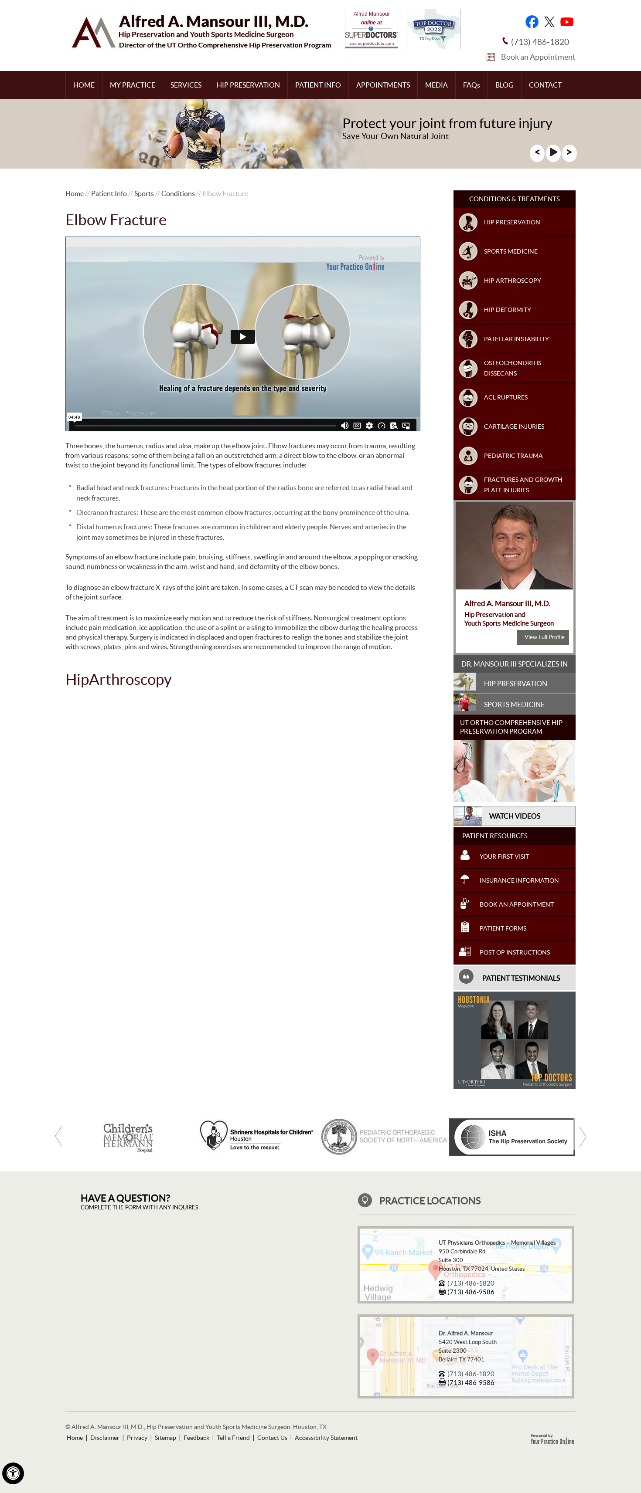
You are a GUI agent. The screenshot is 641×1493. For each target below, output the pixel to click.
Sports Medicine (511, 251)
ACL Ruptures (506, 397)
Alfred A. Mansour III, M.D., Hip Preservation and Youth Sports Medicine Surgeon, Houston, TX (199, 1426)
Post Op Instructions (515, 952)
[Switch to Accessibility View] (13, 1473)
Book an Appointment (538, 56)
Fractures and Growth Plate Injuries (523, 485)
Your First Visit (504, 856)
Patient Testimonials (521, 978)
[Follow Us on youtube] (566, 21)
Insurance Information (519, 880)
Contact (545, 85)
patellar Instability (516, 338)
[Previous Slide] (537, 155)
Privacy (137, 1437)
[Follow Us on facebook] (532, 21)
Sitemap (165, 1437)
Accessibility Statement (326, 1437)
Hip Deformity (507, 309)
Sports (144, 193)
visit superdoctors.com (371, 43)
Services (185, 85)
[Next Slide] (569, 155)
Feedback (196, 1437)
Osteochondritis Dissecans (512, 368)
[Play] (553, 155)
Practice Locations (430, 1200)
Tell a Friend (233, 1437)
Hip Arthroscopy (512, 280)
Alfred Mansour (372, 14)
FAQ (471, 85)
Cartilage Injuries (514, 426)
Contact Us (272, 1437)
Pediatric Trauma (513, 455)
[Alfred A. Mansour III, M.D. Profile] (514, 587)
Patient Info (318, 85)
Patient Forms (503, 928)
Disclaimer (104, 1437)
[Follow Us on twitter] (549, 21)
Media (436, 85)
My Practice (132, 85)
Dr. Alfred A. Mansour (466, 1333)
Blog (504, 85)
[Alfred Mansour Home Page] (201, 47)
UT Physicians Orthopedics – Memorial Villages (497, 1242)
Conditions (178, 193)
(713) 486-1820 (540, 42)
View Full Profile (545, 637)
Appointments (383, 85)
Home (84, 85)
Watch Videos (514, 816)
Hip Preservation (248, 85)
